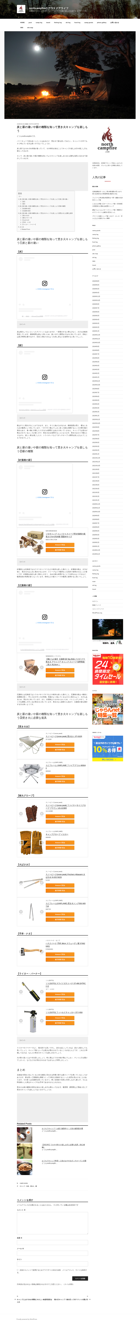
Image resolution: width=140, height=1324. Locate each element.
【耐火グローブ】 (27, 218)
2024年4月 (95, 365)
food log (77, 22)
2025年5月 (95, 315)
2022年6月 (95, 438)
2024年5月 (95, 362)
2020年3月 (95, 538)
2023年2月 (95, 412)
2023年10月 (96, 385)
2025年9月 (95, 304)
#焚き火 (32, 1186)
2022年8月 (95, 431)
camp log (39, 22)
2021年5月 (95, 485)
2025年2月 (95, 327)
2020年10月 (96, 511)
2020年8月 (95, 519)
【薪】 (24, 204)
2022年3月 (95, 446)
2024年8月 (95, 350)
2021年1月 (95, 500)
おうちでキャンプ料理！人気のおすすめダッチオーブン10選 (64, 1161)
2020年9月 (95, 515)
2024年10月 (96, 342)
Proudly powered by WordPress (27, 1319)
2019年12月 (96, 550)
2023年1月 (95, 415)
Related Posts (26, 229)
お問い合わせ (114, 22)
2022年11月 (96, 419)
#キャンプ (22, 1186)
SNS (21, 27)
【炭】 (24, 201)
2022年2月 (95, 450)
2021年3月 (95, 492)
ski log (68, 22)
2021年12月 (96, 458)
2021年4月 (95, 488)
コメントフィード (98, 609)
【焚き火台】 (26, 215)
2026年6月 (95, 285)
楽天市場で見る (60, 550)
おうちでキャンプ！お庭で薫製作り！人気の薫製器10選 (62, 1128)
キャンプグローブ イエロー (57, 834)
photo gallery (101, 22)
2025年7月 (95, 308)
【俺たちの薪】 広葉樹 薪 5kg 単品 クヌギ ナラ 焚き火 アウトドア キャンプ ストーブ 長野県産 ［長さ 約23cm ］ (65, 662)
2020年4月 (95, 535)
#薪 (36, 1186)
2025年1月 (95, 331)
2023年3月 (95, 408)
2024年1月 (95, 377)
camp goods (88, 22)
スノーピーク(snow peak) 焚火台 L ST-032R (64, 736)
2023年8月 (95, 389)
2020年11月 (96, 508)
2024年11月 (96, 339)
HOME (22, 22)
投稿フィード (96, 605)
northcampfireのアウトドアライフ (49, 8)
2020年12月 (96, 504)
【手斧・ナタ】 (26, 222)
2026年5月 (95, 289)
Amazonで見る (60, 545)
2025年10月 (96, 300)
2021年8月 (95, 473)
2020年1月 (95, 546)
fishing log (58, 22)
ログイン (95, 601)
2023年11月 (96, 381)
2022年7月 (95, 435)
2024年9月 (95, 346)
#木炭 (27, 1186)
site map (30, 27)
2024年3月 (95, 369)
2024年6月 (95, 358)
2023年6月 (95, 396)
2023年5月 (95, 400)
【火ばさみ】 (26, 220)
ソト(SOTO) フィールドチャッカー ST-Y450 (64, 1012)
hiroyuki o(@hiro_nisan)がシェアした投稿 (32, 409)
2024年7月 (95, 354)
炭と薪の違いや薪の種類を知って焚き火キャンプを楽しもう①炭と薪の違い (44, 199)
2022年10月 (96, 423)
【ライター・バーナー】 (29, 224)
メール (20, 1248)
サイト (19, 1259)
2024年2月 (95, 373)
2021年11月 (96, 462)
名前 (19, 1238)
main (94, 581)
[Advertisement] (52, 176)
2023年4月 (95, 404)
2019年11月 (96, 554)
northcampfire (34, 124)
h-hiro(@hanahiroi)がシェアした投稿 (32, 649)
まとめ (22, 227)
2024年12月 (96, 335)
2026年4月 (95, 292)
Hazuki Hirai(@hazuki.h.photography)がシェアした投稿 (36, 524)
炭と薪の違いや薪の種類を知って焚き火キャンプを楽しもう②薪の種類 (42, 206)
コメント (21, 1210)
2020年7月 (95, 523)
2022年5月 (95, 442)
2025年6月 (95, 312)
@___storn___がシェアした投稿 (32, 316)
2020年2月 (95, 542)
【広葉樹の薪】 (26, 211)
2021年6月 (95, 481)
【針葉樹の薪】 (26, 208)
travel (48, 22)
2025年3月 (95, 323)
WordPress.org (97, 613)
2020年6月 (95, 527)
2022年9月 (95, 427)
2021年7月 (95, 477)
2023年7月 (95, 392)
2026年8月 (95, 281)
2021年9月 (95, 469)
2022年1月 (95, 454)
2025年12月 (96, 296)
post (30, 22)
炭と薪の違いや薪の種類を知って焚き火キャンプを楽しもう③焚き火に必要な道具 (46, 213)
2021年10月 (96, 465)
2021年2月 (95, 496)
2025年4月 (95, 319)
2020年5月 (95, 531)
